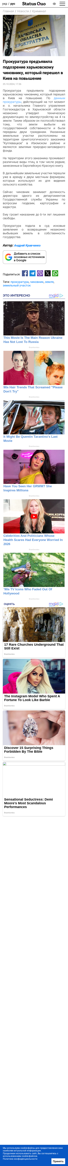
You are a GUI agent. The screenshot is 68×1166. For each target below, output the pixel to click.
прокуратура (20, 282)
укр (4, 3)
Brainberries (34, 347)
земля (49, 282)
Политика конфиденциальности (20, 1159)
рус (12, 3)
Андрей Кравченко (27, 245)
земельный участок (17, 285)
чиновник (37, 282)
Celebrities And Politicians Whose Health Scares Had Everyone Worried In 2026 (33, 540)
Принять (58, 1161)
